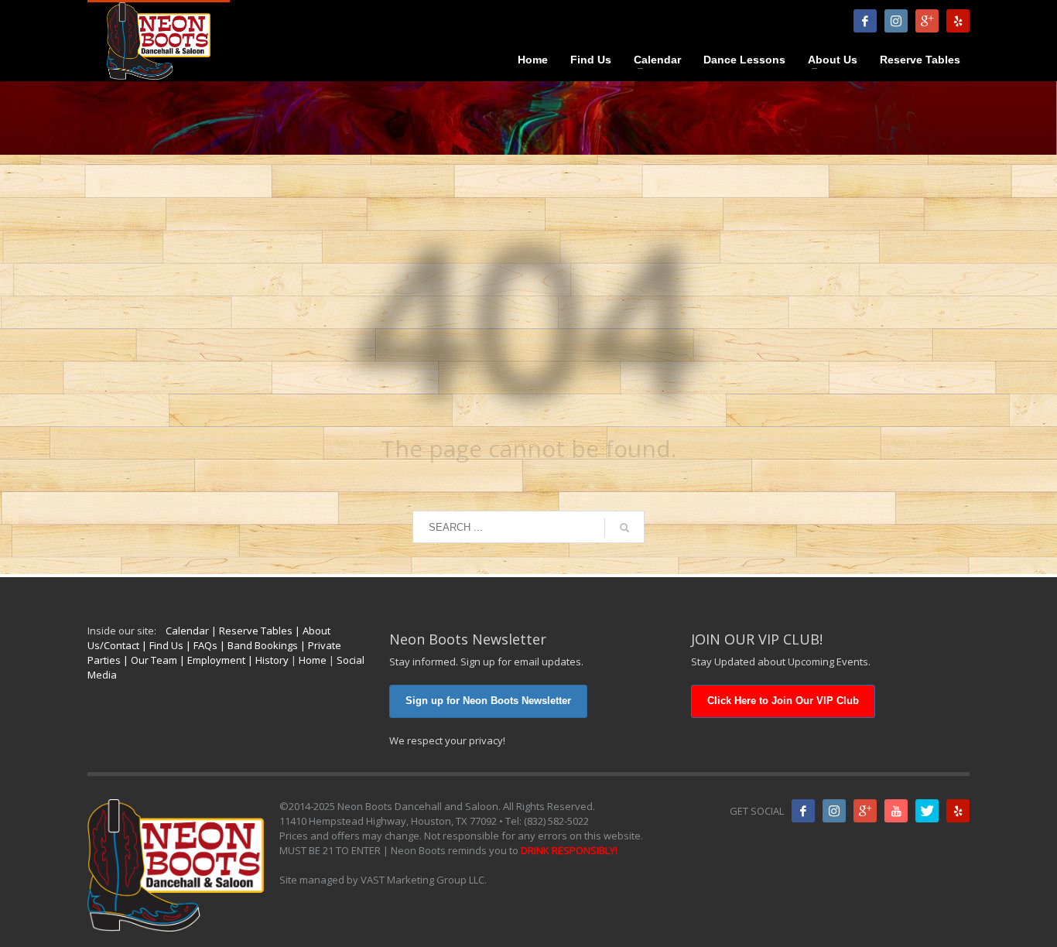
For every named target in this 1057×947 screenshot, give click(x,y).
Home (313, 660)
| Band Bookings (257, 645)
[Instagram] (896, 20)
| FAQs (200, 645)
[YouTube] (896, 810)
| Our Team (149, 660)
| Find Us (161, 645)
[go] (624, 527)
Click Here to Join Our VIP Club (783, 700)
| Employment (211, 660)
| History (267, 660)
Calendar (187, 631)
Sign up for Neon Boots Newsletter (488, 700)
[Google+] (865, 810)
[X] (927, 810)
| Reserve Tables (250, 631)
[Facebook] (865, 20)
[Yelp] (958, 20)
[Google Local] (927, 20)
